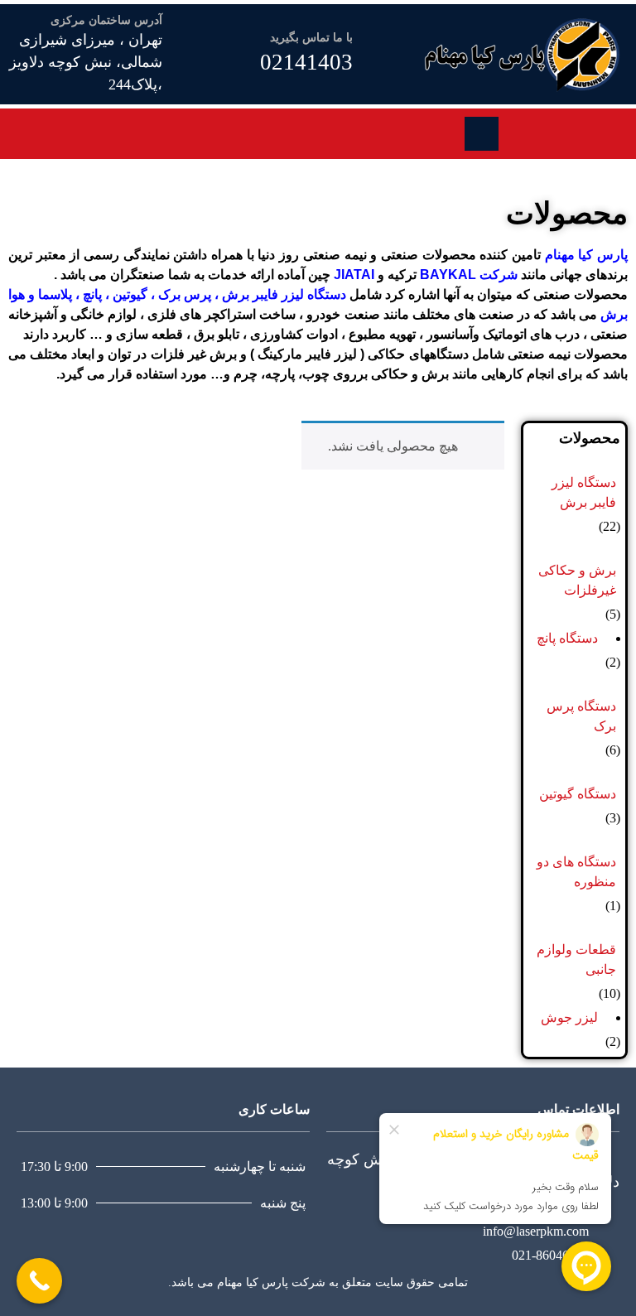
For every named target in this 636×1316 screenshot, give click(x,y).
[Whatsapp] (524, 130)
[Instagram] (542, 130)
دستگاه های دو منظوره (576, 872)
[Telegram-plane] (560, 130)
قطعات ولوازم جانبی (576, 959)
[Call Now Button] (39, 1281)
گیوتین (128, 294)
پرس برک (184, 294)
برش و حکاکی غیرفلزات (577, 580)
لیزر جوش (569, 1017)
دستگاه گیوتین (577, 794)
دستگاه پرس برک (581, 716)
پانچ (91, 294)
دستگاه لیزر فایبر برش (284, 294)
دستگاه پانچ (567, 638)
